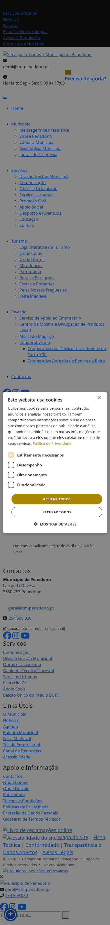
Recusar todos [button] (56, 512)
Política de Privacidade (52, 443)
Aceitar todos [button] (56, 498)
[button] (55, 524)
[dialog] (55, 462)
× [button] (99, 397)
